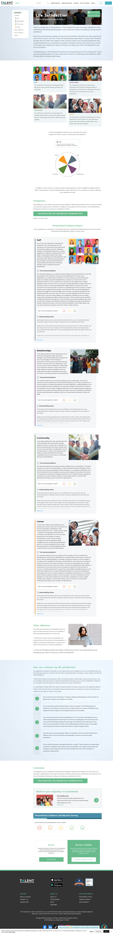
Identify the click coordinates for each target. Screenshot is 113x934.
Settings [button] (92, 931)
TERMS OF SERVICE (84, 899)
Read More (60, 804)
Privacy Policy (11, 932)
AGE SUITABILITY (84, 902)
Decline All (98, 931)
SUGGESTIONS (24, 902)
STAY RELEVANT (55, 899)
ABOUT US (53, 897)
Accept (106, 931)
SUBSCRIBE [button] (53, 904)
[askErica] (104, 927)
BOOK (52, 902)
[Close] (111, 931)
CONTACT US (24, 899)
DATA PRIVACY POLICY (85, 897)
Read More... (40, 340)
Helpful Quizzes (55, 3)
